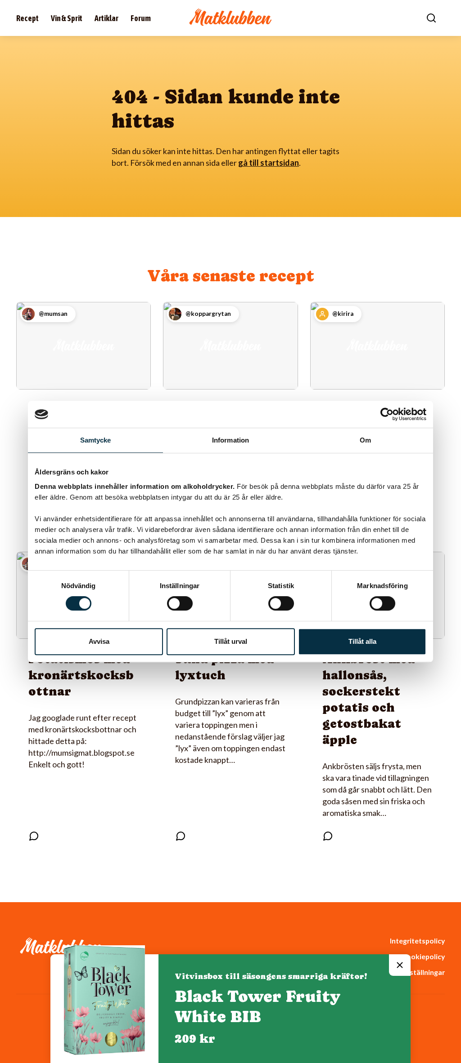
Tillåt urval (230, 641)
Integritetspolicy (417, 940)
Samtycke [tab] (95, 440)
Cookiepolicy (423, 956)
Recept (27, 18)
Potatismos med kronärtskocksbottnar (81, 675)
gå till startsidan (268, 163)
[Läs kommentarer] (33, 836)
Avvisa (99, 641)
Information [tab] (230, 440)
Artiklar (106, 18)
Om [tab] (365, 440)
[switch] (180, 603)
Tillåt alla (362, 641)
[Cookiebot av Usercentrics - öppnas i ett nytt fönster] (387, 414)
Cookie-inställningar (411, 972)
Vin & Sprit (66, 18)
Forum (141, 18)
